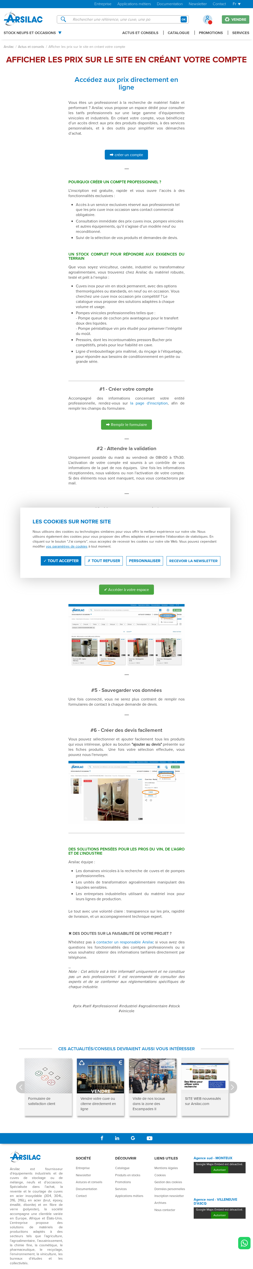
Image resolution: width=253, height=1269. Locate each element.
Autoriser (219, 1170)
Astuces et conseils (89, 1182)
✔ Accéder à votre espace (126, 589)
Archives (160, 1202)
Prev (20, 1087)
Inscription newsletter (169, 1196)
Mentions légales (166, 1168)
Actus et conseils (140, 33)
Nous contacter (164, 1210)
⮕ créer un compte (126, 154)
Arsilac (9, 46)
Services (240, 33)
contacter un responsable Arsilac (125, 942)
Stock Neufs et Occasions (30, 33)
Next (233, 1087)
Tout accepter (63, 561)
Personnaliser (144, 561)
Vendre (238, 19)
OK (184, 19)
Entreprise (102, 4)
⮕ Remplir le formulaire (126, 424)
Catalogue (179, 33)
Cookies (160, 1175)
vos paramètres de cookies (66, 546)
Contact (219, 4)
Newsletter (198, 4)
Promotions (211, 33)
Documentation (170, 4)
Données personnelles (169, 1189)
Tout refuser (105, 561)
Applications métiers (134, 4)
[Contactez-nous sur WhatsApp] (244, 1243)
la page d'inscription (149, 403)
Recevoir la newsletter (193, 561)
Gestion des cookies (168, 1182)
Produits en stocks (127, 1175)
